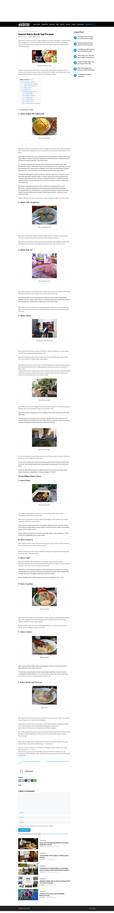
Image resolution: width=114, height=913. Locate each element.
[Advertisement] (57, 11)
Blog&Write (44, 24)
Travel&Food (89, 24)
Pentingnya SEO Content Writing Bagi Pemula (57, 761)
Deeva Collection (31, 749)
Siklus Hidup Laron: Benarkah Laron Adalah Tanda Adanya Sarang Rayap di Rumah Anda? (86, 57)
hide (31, 79)
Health (73, 24)
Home (19, 31)
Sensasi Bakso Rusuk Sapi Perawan (36, 34)
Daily (57, 24)
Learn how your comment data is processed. (55, 834)
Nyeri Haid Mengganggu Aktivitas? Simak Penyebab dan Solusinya (86, 70)
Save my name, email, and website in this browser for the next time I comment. (36, 826)
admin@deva (23, 36)
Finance (68, 24)
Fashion (62, 24)
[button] (94, 24)
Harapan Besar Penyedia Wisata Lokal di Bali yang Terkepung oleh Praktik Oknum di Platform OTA (55, 870)
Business (52, 24)
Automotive (36, 24)
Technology (80, 24)
